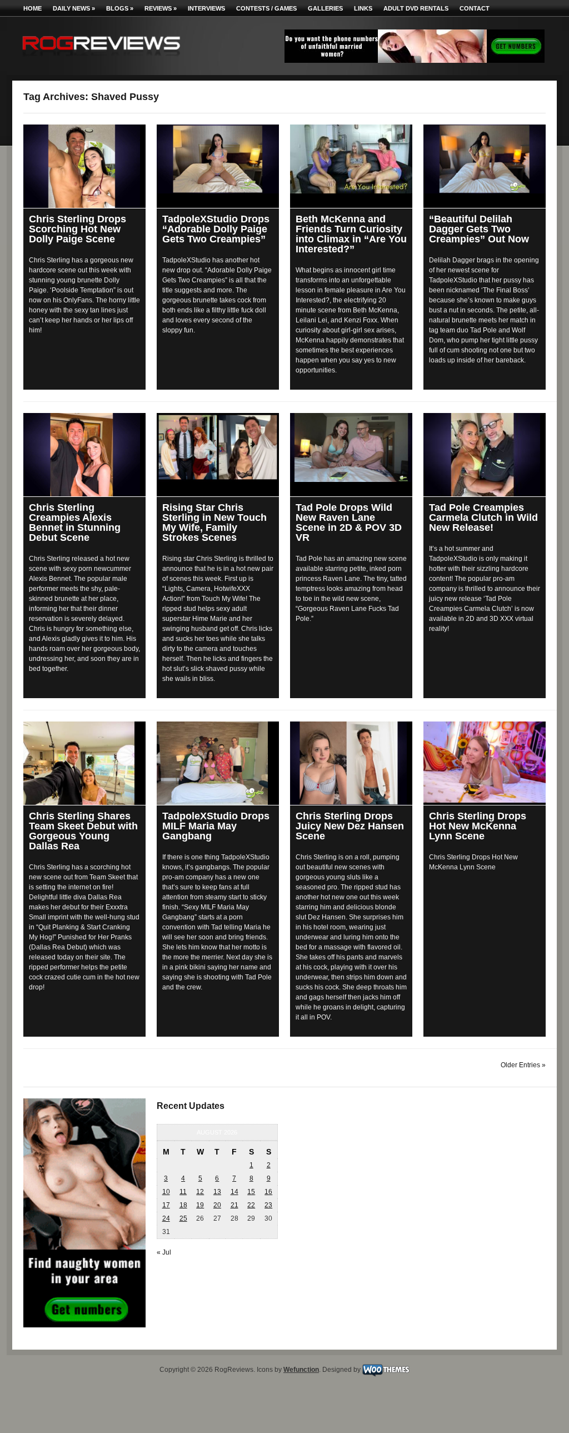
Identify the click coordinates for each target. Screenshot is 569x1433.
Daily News (74, 8)
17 (166, 1205)
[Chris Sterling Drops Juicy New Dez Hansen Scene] (351, 763)
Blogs (119, 8)
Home (32, 8)
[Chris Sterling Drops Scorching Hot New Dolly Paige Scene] (84, 166)
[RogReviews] (101, 59)
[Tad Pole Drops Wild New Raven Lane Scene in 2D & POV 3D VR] (351, 447)
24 (166, 1218)
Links (363, 8)
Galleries (325, 8)
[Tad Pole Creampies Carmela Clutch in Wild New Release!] (484, 454)
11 (183, 1192)
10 (166, 1192)
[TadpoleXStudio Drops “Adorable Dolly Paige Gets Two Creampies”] (218, 159)
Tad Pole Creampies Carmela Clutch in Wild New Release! (483, 517)
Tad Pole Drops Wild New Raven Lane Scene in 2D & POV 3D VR (349, 522)
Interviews (206, 8)
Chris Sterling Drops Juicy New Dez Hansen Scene (350, 826)
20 (217, 1205)
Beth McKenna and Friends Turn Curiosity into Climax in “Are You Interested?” (351, 234)
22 (251, 1205)
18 (183, 1205)
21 (234, 1205)
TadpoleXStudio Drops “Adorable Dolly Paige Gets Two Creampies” (215, 229)
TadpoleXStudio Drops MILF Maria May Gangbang (215, 826)
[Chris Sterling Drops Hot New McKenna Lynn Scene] (484, 762)
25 (183, 1218)
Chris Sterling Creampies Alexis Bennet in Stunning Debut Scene (75, 522)
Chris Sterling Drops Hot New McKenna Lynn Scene (477, 826)
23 (268, 1205)
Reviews (160, 8)
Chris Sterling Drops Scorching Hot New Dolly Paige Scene (77, 229)
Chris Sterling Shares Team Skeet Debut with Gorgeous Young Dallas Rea (83, 831)
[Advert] (414, 60)
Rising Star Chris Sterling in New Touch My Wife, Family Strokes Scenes (214, 522)
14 (234, 1192)
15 (251, 1192)
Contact (475, 8)
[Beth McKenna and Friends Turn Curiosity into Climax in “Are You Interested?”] (351, 159)
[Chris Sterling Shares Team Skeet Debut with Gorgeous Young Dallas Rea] (84, 763)
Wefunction (301, 1370)
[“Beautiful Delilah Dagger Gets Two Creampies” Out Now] (484, 159)
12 (200, 1192)
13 (217, 1192)
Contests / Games (266, 8)
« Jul (164, 1252)
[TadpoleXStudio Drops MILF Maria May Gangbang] (218, 763)
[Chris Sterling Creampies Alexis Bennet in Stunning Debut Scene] (84, 454)
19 (200, 1205)
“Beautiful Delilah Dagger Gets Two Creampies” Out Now (479, 229)
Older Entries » (523, 1065)
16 (268, 1192)
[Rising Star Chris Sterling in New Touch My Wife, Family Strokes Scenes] (218, 447)
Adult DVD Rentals (415, 8)
